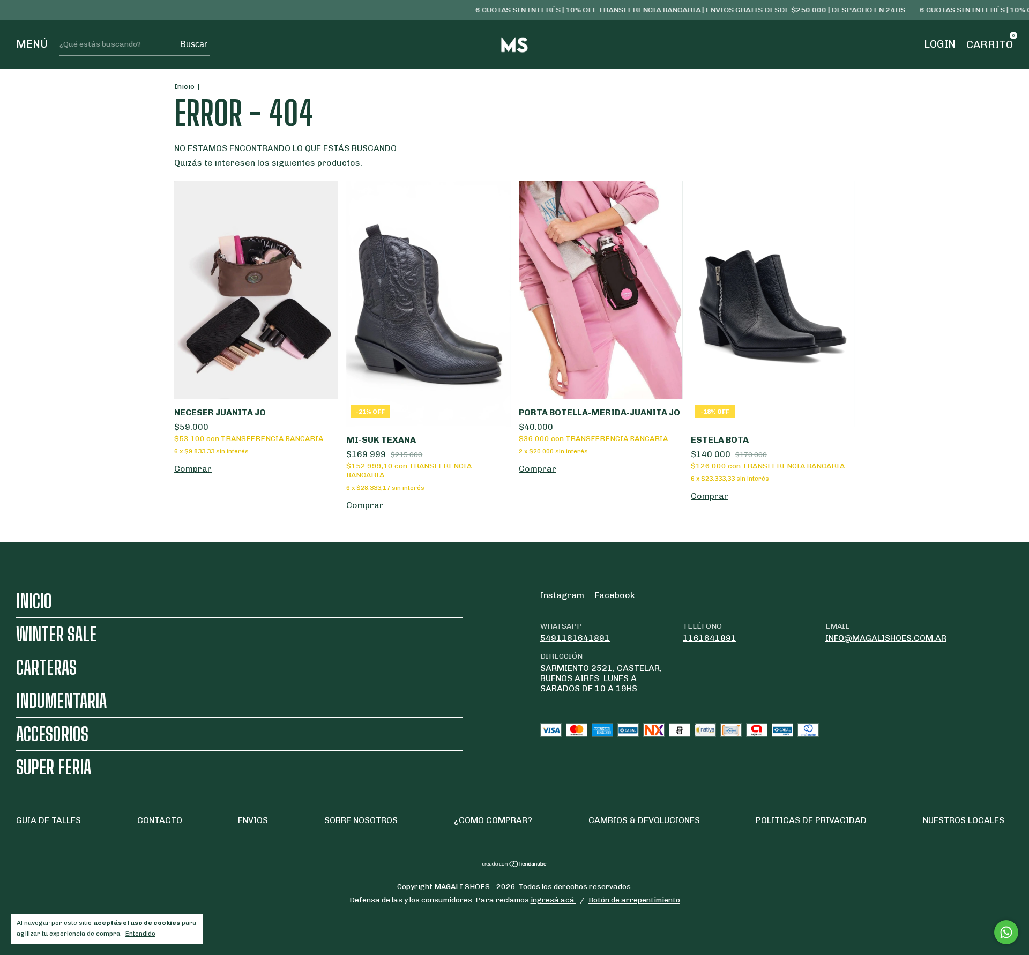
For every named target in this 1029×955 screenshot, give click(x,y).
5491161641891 (575, 638)
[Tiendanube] (514, 865)
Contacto (159, 820)
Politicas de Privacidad (811, 820)
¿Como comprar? (493, 820)
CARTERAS (46, 667)
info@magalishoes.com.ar (885, 638)
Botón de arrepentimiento (634, 900)
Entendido (140, 933)
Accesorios (52, 734)
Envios (253, 820)
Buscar (193, 44)
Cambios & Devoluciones (644, 820)
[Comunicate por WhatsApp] (1006, 932)
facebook (615, 595)
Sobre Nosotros (361, 820)
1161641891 (709, 638)
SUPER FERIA (53, 767)
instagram (563, 595)
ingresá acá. (553, 900)
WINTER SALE (56, 634)
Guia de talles (48, 820)
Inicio (184, 86)
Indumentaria (61, 701)
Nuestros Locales (963, 820)
